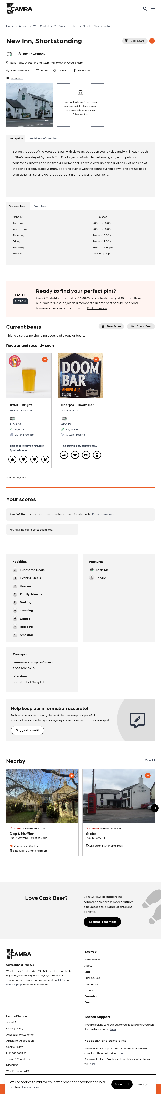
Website (63, 70)
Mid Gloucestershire (66, 25)
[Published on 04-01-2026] (42, 812)
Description (16, 138)
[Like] (12, 459)
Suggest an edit (27, 730)
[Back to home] (19, 8)
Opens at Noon (34, 53)
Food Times (41, 205)
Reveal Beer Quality (25, 845)
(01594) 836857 (21, 70)
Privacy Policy (14, 1028)
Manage (143, 1084)
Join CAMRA (92, 959)
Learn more (30, 1087)
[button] (155, 808)
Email (44, 70)
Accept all (122, 1084)
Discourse (12, 1064)
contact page (14, 984)
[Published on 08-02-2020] (119, 812)
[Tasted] (45, 459)
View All (150, 759)
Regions (23, 25)
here (113, 1029)
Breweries (90, 995)
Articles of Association (20, 1040)
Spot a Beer (144, 326)
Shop (9, 1022)
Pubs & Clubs (92, 977)
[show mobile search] (145, 9)
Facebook (84, 70)
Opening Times (18, 205)
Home (10, 25)
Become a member (104, 513)
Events (88, 989)
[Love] (23, 459)
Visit (87, 971)
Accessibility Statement (20, 1034)
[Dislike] (34, 459)
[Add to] (152, 41)
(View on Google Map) (69, 62)
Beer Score (137, 40)
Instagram (17, 77)
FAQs (61, 979)
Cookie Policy (14, 1046)
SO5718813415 (24, 668)
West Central (41, 25)
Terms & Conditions (18, 1058)
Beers (88, 1002)
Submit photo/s (80, 114)
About (88, 965)
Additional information (43, 138)
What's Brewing (16, 1070)
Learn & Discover (17, 1016)
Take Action (91, 983)
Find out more (97, 308)
